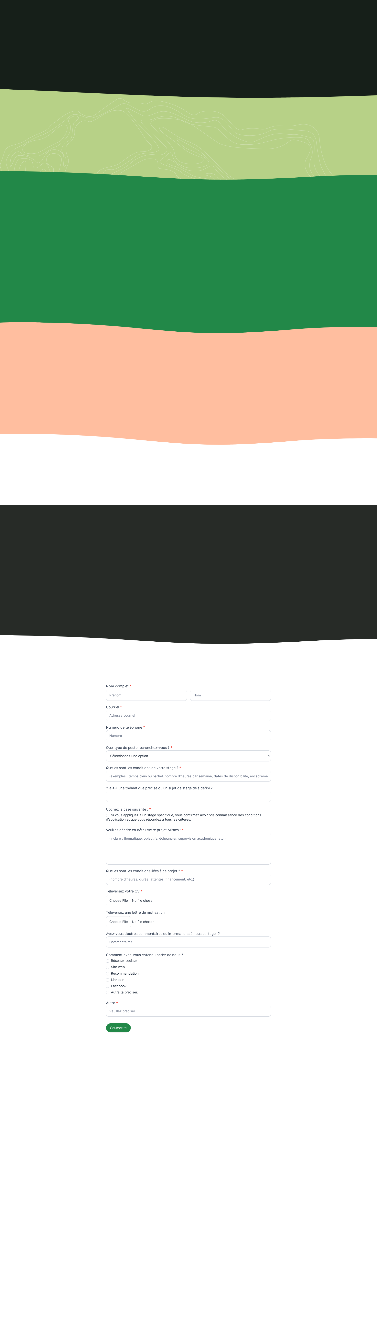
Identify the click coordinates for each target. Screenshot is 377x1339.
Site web (117, 967)
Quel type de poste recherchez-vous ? (139, 748)
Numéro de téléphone (125, 727)
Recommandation (124, 973)
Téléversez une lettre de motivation (135, 912)
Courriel (114, 707)
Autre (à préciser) (124, 992)
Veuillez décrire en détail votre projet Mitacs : (145, 830)
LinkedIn (117, 980)
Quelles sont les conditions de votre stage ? (143, 768)
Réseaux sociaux (123, 961)
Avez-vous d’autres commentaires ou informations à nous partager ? (163, 934)
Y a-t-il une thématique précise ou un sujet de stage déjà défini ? (159, 788)
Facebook (118, 986)
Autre (112, 1003)
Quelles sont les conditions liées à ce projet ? (144, 871)
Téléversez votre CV (124, 891)
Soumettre (118, 1028)
